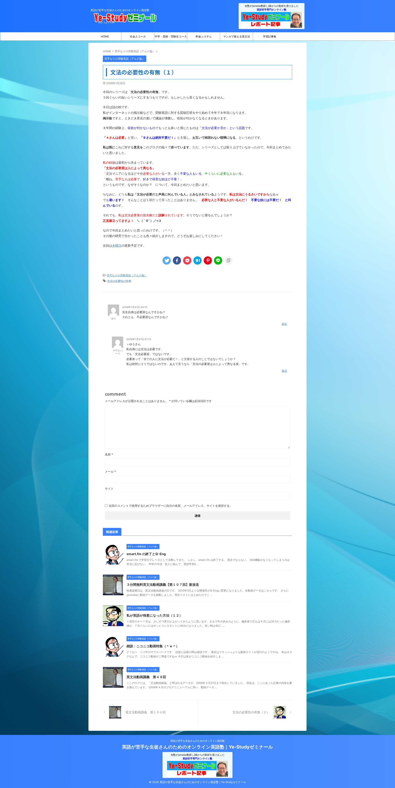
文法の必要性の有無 (119, 280)
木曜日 (116, 246)
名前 (109, 454)
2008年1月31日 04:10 (134, 307)
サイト (109, 488)
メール (110, 471)
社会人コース (138, 36)
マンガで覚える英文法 (236, 36)
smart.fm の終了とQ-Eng (146, 554)
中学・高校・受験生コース (171, 36)
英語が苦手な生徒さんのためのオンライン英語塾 (197, 740)
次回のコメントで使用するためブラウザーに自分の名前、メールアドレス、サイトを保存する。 (170, 505)
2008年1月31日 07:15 (138, 339)
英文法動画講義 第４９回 (146, 677)
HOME (105, 36)
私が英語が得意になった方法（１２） (154, 615)
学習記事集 (269, 36)
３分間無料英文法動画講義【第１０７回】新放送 (163, 584)
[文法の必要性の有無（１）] (197, 260)
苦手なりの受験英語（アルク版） (127, 275)
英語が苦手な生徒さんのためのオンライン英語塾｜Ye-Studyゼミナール (197, 747)
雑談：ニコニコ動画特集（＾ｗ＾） (153, 646)
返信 (284, 323)
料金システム (204, 36)
